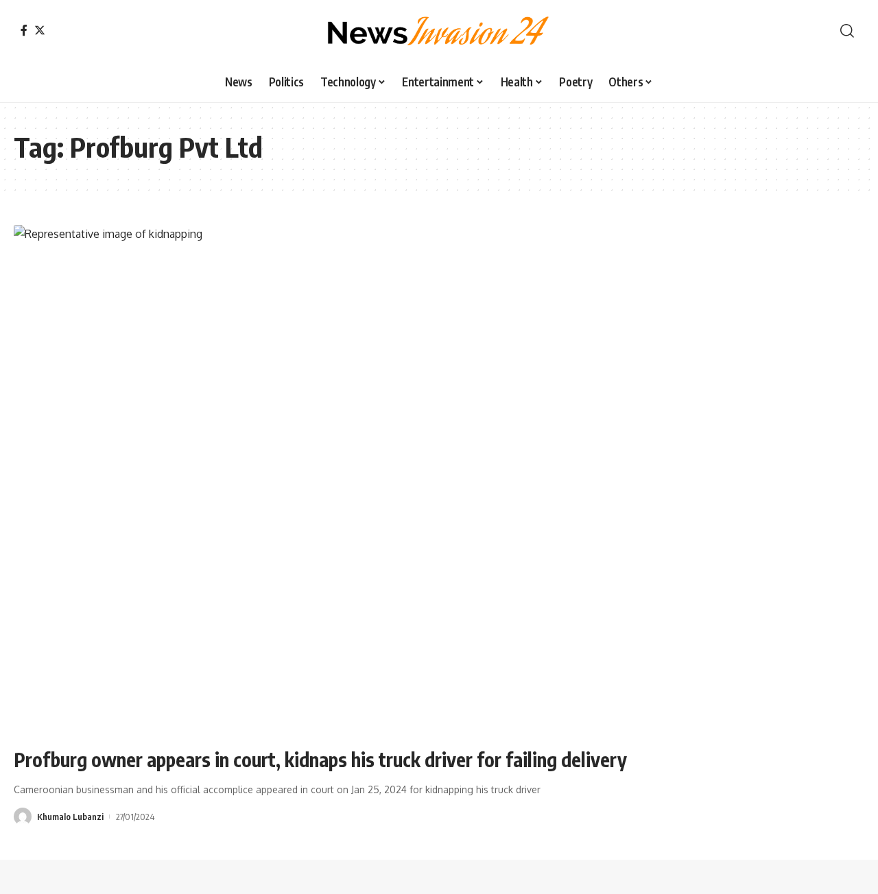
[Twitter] (40, 30)
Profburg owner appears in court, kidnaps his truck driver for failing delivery (320, 759)
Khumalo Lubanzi (70, 816)
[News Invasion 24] (439, 30)
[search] (847, 31)
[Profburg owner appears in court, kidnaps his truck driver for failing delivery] (439, 480)
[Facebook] (24, 30)
